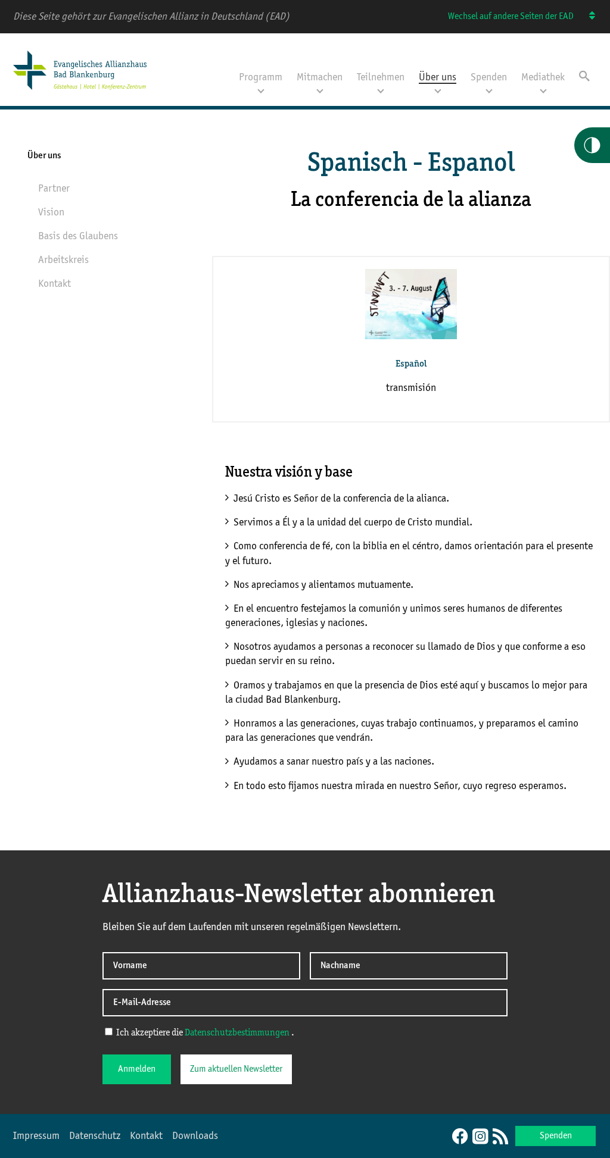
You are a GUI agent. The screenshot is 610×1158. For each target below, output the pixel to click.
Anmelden (136, 1069)
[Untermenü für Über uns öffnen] (438, 90)
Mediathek (543, 77)
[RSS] (500, 1137)
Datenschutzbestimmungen (238, 1033)
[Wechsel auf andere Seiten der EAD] (586, 16)
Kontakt (54, 283)
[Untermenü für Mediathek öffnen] (543, 90)
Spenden (489, 77)
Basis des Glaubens (78, 236)
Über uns (437, 77)
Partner (54, 188)
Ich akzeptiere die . (204, 1033)
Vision (51, 212)
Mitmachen (320, 77)
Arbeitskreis (63, 260)
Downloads (195, 1136)
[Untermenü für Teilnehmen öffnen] (381, 90)
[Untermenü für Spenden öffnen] (489, 90)
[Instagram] (480, 1137)
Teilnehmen (380, 77)
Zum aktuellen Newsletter (236, 1069)
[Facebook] (460, 1137)
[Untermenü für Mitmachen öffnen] (320, 90)
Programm (260, 77)
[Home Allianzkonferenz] (80, 91)
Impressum (36, 1136)
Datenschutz (94, 1136)
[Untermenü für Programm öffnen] (261, 90)
